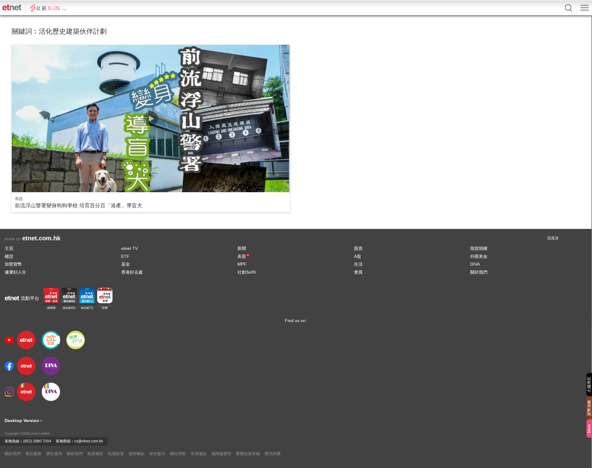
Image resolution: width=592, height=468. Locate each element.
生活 (358, 264)
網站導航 (178, 453)
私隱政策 (116, 453)
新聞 (241, 248)
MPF (242, 264)
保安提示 (157, 453)
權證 (9, 256)
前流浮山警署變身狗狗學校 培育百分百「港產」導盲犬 (78, 206)
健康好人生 (15, 272)
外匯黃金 (478, 256)
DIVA (475, 264)
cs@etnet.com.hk (88, 441)
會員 (358, 272)
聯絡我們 (75, 453)
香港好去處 (132, 272)
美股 (243, 256)
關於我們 (478, 272)
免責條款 (95, 453)
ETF (125, 256)
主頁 (9, 248)
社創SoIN (246, 272)
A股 (357, 256)
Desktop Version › (23, 420)
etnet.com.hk (41, 238)
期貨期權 (478, 248)
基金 (125, 264)
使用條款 (137, 453)
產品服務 (33, 453)
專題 (19, 199)
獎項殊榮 (273, 453)
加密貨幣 (13, 264)
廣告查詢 (54, 453)
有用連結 (199, 453)
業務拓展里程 (248, 453)
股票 (358, 248)
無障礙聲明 (221, 453)
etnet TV (129, 248)
